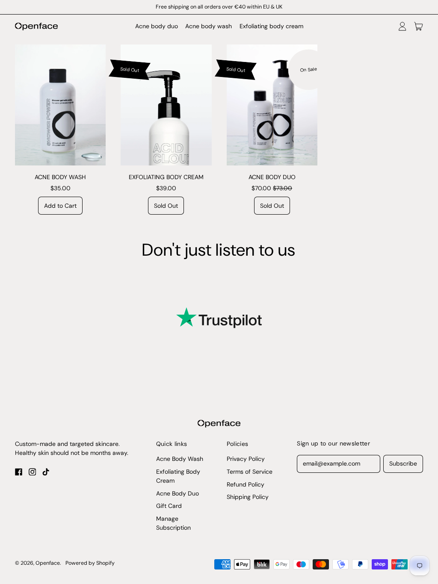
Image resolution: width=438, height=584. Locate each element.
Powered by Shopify (90, 563)
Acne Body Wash (179, 459)
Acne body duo (156, 26)
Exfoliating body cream (271, 26)
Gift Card (169, 506)
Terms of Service (249, 471)
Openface (48, 563)
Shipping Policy (248, 497)
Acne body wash (208, 26)
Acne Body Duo (177, 493)
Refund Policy (245, 484)
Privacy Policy (246, 459)
